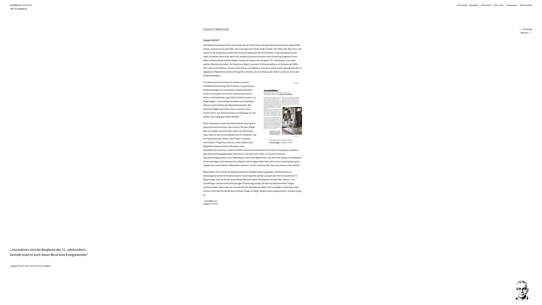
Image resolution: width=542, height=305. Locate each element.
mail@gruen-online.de (21, 5)
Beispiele (474, 5)
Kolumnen (486, 5)
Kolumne (214, 204)
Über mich (499, 5)
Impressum (511, 5)
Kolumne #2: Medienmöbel (216, 29)
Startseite (462, 5)
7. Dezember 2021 (210, 201)
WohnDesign (275, 142)
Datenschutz (526, 5)
